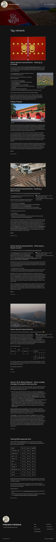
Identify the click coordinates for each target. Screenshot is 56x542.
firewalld (16, 226)
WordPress (51, 538)
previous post (16, 73)
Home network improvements (21, 329)
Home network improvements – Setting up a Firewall (26, 63)
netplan (13, 405)
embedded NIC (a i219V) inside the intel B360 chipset (26, 258)
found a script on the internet (36, 443)
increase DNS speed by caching (30, 491)
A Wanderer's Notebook (14, 4)
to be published (27, 206)
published (22, 80)
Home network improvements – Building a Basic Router (26, 190)
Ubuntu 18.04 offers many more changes (18, 409)
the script (27, 485)
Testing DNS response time (20, 439)
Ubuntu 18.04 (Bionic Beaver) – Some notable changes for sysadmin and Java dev (27, 383)
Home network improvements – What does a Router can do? (27, 247)
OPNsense (28, 255)
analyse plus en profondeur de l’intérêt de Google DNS (26, 495)
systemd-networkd (29, 399)
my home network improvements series (32, 67)
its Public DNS (23, 441)
